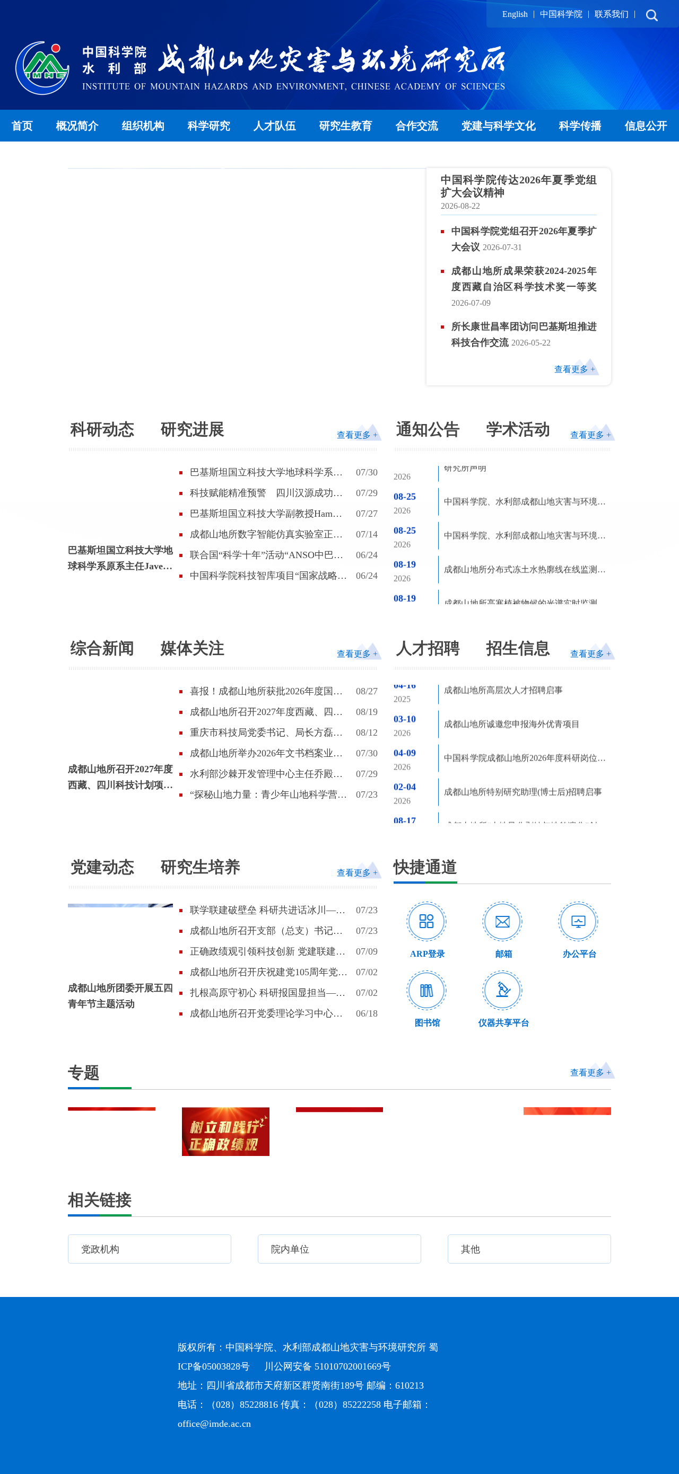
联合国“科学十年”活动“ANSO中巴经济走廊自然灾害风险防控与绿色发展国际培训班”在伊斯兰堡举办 (266, 555)
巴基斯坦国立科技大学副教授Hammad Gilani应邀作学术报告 (269, 514)
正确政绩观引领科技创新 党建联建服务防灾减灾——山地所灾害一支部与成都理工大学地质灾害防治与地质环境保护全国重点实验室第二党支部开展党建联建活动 (267, 952)
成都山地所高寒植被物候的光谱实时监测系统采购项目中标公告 (525, 563)
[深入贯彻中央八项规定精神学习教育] (453, 1131)
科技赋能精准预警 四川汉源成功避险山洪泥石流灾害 (266, 493)
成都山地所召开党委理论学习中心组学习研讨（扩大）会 (266, 1014)
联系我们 (612, 14)
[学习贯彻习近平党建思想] (111, 1131)
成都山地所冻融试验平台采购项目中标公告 (524, 595)
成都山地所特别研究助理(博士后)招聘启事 (523, 762)
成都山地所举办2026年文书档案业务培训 (266, 754)
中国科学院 (561, 14)
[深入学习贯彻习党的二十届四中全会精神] (340, 1131)
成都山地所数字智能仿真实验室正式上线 (266, 535)
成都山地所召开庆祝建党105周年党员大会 (268, 972)
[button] (380, 374)
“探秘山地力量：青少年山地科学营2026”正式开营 (263, 795)
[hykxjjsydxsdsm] (567, 1131)
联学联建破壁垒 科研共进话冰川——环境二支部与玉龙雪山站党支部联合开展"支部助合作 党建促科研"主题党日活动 (267, 910)
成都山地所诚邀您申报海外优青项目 (512, 695)
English (515, 14)
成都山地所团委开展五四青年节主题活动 (120, 996)
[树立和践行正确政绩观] (225, 1131)
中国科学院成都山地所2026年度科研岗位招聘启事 (525, 731)
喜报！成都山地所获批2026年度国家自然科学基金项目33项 (266, 692)
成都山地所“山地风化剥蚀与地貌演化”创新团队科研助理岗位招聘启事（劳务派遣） (525, 799)
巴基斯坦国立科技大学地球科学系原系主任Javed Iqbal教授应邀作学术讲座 (120, 559)
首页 (23, 125)
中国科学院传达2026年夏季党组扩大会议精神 (519, 186)
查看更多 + (574, 369)
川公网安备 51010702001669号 (327, 1366)
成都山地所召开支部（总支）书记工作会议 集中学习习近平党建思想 (266, 931)
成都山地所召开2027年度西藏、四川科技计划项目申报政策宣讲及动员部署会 (120, 778)
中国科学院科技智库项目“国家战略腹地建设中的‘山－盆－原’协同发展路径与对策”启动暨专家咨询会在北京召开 (269, 576)
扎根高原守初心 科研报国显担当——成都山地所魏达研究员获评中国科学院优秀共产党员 (267, 993)
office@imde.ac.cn (214, 1423)
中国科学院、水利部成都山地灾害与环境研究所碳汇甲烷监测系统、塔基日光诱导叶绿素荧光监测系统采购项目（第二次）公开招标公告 (525, 495)
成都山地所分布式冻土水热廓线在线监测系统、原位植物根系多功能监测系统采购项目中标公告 (525, 529)
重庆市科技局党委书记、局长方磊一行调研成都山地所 (266, 733)
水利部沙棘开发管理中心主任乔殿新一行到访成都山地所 (266, 774)
